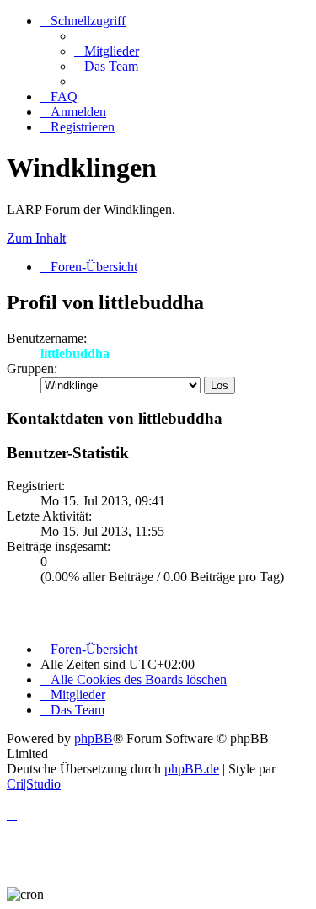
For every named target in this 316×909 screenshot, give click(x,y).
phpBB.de (191, 769)
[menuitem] (106, 51)
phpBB (93, 738)
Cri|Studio (34, 784)
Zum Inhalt (36, 238)
